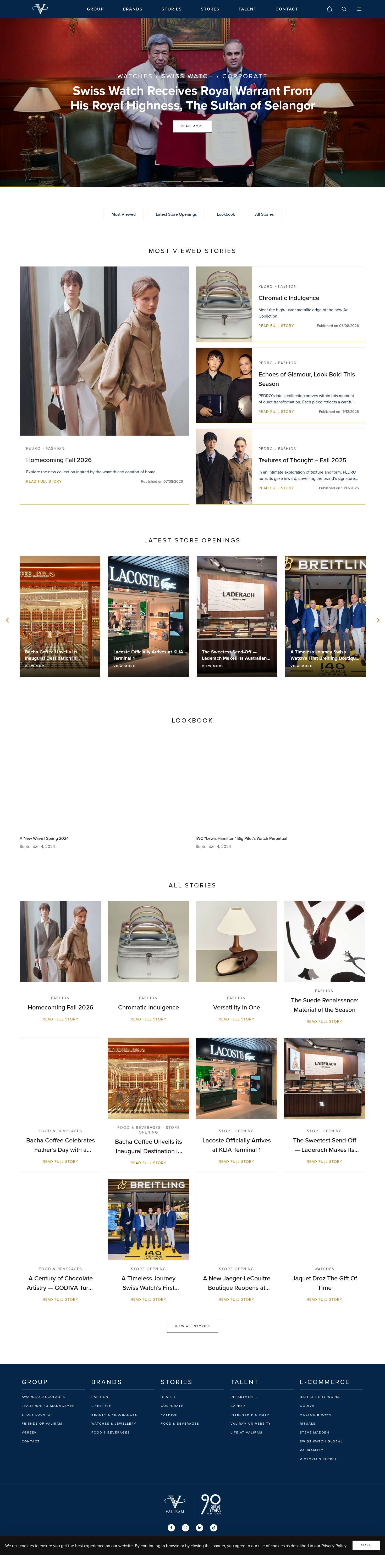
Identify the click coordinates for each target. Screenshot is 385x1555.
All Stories (264, 214)
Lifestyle (101, 1406)
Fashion (100, 1397)
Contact (31, 1441)
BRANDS (133, 9)
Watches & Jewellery (113, 1423)
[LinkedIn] (199, 1527)
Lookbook (226, 214)
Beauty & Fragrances (114, 1415)
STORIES (172, 9)
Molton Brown (315, 1415)
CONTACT (287, 9)
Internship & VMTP (249, 1415)
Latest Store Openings (176, 214)
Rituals (308, 1423)
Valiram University (250, 1423)
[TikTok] (213, 1527)
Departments (244, 1397)
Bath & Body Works (320, 1397)
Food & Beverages (110, 1432)
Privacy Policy (333, 1545)
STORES (210, 9)
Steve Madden (314, 1432)
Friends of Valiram (42, 1423)
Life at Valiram (246, 1432)
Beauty (168, 1397)
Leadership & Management (50, 1406)
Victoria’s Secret (318, 1459)
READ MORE (192, 126)
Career (237, 1406)
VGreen (29, 1432)
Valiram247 (311, 1450)
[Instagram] (185, 1527)
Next (377, 620)
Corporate (172, 1406)
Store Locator (37, 1415)
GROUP (95, 9)
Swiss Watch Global (321, 1441)
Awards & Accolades (43, 1397)
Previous (7, 620)
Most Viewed (124, 214)
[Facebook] (171, 1527)
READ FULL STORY (44, 481)
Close (366, 1545)
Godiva (307, 1406)
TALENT (248, 9)
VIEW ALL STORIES (192, 1326)
